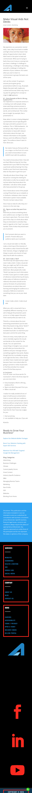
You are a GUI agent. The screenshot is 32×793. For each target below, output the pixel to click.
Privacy (14, 623)
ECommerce (9, 561)
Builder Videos (11, 630)
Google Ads (9, 570)
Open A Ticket (10, 627)
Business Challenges (9, 463)
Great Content (7, 25)
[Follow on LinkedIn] (17, 741)
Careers (8, 617)
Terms (7, 623)
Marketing (15, 25)
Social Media (10, 573)
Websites (6, 493)
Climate (5, 466)
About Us (8, 592)
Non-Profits (7, 487)
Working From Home (10, 496)
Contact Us (9, 598)
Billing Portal (10, 633)
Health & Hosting (11, 564)
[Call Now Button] (28, 789)
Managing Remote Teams (11, 481)
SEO (4, 490)
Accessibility (10, 620)
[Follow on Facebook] (17, 711)
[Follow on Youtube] (17, 770)
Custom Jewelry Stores (10, 469)
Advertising (6, 460)
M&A (4, 478)
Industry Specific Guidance (11, 475)
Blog (7, 595)
